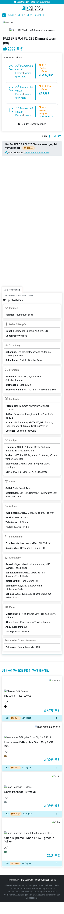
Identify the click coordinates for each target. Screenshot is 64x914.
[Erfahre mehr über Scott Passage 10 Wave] (32, 791)
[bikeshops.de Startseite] (32, 8)
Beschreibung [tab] (13, 290)
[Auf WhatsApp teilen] (54, 136)
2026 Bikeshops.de (47, 880)
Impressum (13, 880)
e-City (29, 15)
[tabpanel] (32, 477)
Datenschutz (27, 880)
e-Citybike (39, 15)
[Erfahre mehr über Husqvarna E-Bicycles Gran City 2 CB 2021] (32, 744)
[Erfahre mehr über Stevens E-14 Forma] (32, 695)
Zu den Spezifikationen (33, 124)
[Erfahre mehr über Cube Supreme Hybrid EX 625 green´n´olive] (32, 839)
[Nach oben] (56, 906)
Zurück (11, 15)
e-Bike (20, 15)
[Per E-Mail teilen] (59, 136)
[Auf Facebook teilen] (49, 136)
